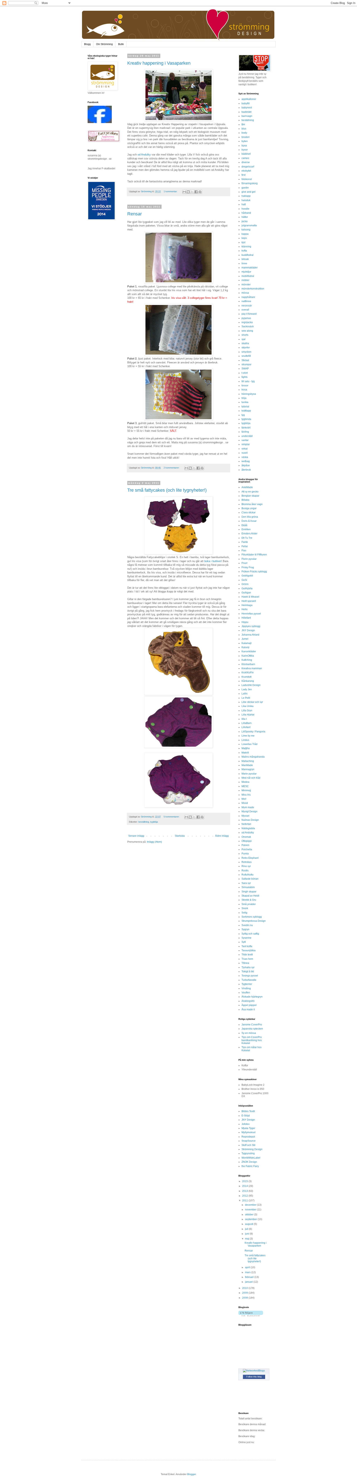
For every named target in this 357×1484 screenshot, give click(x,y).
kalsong (246, 229)
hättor (245, 217)
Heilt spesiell (249, 601)
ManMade (247, 765)
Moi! (244, 798)
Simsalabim (248, 887)
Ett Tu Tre (247, 537)
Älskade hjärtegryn (252, 996)
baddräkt (246, 111)
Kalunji (245, 647)
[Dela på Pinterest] (200, 192)
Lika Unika (247, 706)
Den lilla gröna (250, 516)
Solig (244, 912)
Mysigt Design (249, 811)
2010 (245, 1288)
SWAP (245, 368)
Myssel (245, 815)
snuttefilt (246, 356)
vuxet (245, 452)
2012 (245, 1195)
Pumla (245, 853)
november (251, 1209)
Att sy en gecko (250, 491)
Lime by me (248, 735)
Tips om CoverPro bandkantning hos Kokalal (252, 1040)
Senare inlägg (136, 835)
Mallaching (248, 761)
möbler (245, 280)
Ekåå (244, 525)
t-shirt (245, 372)
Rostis (245, 870)
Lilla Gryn (247, 710)
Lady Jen (247, 689)
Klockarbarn (248, 664)
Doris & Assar (249, 521)
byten (245, 141)
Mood (245, 803)
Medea (245, 782)
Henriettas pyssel (251, 613)
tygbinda (246, 419)
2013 (245, 1191)
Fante (245, 542)
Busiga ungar (249, 508)
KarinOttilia (248, 655)
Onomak (246, 836)
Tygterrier (247, 984)
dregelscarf (248, 166)
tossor (245, 385)
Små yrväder (249, 904)
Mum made (248, 807)
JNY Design (248, 630)
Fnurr (245, 563)
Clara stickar (249, 512)
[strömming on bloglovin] (250, 1315)
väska (245, 457)
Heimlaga (247, 605)
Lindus (245, 740)
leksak (245, 259)
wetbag (246, 461)
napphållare (248, 297)
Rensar (134, 213)
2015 (245, 1181)
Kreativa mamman (252, 668)
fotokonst (247, 179)
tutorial (245, 406)
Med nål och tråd (251, 777)
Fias (244, 550)
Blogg (87, 44)
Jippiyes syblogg (251, 626)
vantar (245, 440)
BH (243, 124)
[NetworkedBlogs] (254, 1370)
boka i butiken (212, 561)
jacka (245, 221)
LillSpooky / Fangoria (253, 731)
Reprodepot (248, 1136)
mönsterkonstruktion (253, 288)
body (244, 132)
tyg (243, 415)
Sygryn (245, 929)
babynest (247, 107)
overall (245, 309)
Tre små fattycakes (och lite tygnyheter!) (167, 490)
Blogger (191, 1474)
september (251, 1219)
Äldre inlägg (222, 835)
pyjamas (246, 318)
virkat (245, 448)
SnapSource (249, 1140)
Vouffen (246, 992)
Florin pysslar (249, 559)
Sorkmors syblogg (252, 916)
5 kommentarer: (172, 816)
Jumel (245, 638)
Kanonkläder (249, 651)
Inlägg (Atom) (154, 841)
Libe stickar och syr (252, 702)
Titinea (245, 963)
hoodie (245, 208)
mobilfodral (248, 276)
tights (245, 377)
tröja (244, 398)
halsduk (246, 200)
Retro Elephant (250, 857)
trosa (244, 389)
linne (244, 263)
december (251, 1204)
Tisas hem (247, 958)
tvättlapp (246, 410)
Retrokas (247, 862)
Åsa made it (248, 1009)
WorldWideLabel (251, 1157)
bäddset (246, 153)
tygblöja (154, 822)
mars (248, 1272)
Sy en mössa (249, 1033)
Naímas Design (250, 820)
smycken (246, 351)
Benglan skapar (250, 495)
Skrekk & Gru (249, 899)
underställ (247, 436)
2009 (245, 1292)
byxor (245, 149)
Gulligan (246, 592)
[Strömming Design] (100, 122)
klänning (246, 246)
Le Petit (246, 697)
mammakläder (250, 267)
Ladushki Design (251, 685)
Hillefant (246, 617)
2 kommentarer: (172, 467)
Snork (245, 908)
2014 (245, 1186)
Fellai (245, 546)
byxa (244, 145)
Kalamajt (246, 643)
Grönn (245, 584)
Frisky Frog (248, 567)
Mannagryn (248, 769)
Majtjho (246, 748)
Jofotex (246, 1124)
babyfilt (246, 103)
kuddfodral (247, 255)
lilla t (244, 719)
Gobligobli (247, 575)
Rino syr (246, 866)
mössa (245, 292)
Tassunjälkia (249, 950)
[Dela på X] (192, 192)
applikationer (249, 99)
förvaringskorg (250, 183)
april (248, 1267)
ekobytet (246, 170)
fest (243, 174)
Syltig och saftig (250, 933)
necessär (247, 305)
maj (247, 1238)
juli (247, 1229)
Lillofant (246, 727)
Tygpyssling (248, 1153)
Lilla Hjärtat (248, 714)
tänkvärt (246, 427)
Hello (245, 609)
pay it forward (249, 313)
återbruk (246, 469)
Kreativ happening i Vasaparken (158, 63)
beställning (143, 822)
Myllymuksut (248, 1132)
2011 (245, 1200)
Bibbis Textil (248, 1111)
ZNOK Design (249, 1161)
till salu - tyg (248, 381)
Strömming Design (252, 1149)
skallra (245, 343)
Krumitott (246, 676)
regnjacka (247, 322)
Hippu (245, 622)
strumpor (246, 364)
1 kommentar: (171, 191)
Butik (121, 44)
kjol (243, 242)
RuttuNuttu (247, 874)
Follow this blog (254, 1376)
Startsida (180, 835)
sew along (247, 330)
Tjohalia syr (248, 967)
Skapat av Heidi (250, 895)
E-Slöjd (246, 1115)
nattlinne (246, 301)
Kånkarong (248, 681)
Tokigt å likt (248, 971)
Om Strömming (104, 44)
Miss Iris (246, 794)
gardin (245, 187)
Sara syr (246, 883)
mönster (246, 284)
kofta (244, 250)
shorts (245, 334)
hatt (244, 204)
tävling (245, 431)
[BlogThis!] (188, 192)
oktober (249, 1214)
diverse (246, 162)
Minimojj (246, 790)
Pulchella (247, 849)
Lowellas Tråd (249, 744)
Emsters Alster (249, 533)
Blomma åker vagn (252, 504)
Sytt (244, 942)
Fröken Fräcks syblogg (254, 571)
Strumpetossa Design (254, 920)
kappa (245, 234)
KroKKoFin (248, 672)
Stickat (245, 360)
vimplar (246, 444)
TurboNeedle (249, 980)
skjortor (246, 347)
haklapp (246, 196)
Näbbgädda (248, 828)
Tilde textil (247, 954)
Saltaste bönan (250, 878)
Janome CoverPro (252, 1024)
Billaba (245, 499)
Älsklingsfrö (248, 1001)
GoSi (244, 580)
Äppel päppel (249, 1005)
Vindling (246, 988)
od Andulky (144, 154)
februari (249, 1277)
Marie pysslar (249, 773)
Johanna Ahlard (250, 634)
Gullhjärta (247, 588)
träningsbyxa (249, 394)
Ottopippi (247, 841)
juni (247, 1233)
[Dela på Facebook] (196, 192)
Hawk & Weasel (250, 596)
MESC (245, 786)
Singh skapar (249, 891)
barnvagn (247, 116)
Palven (245, 845)
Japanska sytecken (252, 1028)
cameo (245, 158)
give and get (248, 191)
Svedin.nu (247, 925)
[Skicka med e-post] (184, 192)
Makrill (245, 752)
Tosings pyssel (250, 975)
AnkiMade (247, 487)
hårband (246, 212)
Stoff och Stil (248, 1145)
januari (249, 1281)
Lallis (245, 693)
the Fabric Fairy (250, 1166)
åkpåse (246, 465)
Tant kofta (247, 946)
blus (244, 128)
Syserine (246, 937)
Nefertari (246, 824)
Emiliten (246, 529)
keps (244, 238)
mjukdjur (246, 271)
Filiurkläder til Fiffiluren (254, 554)
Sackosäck (248, 326)
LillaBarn (247, 723)
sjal (243, 339)
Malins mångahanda (253, 756)
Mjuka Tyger (248, 1128)
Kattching (247, 659)
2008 (245, 1297)
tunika (245, 402)
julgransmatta (249, 225)
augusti (249, 1224)
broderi (246, 137)
